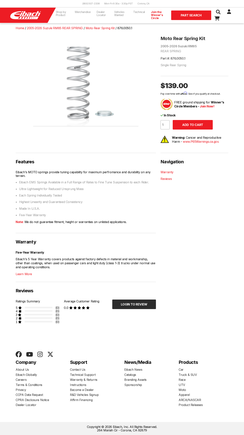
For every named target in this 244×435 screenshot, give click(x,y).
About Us (22, 369)
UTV (182, 385)
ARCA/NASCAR (190, 400)
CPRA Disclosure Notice (32, 400)
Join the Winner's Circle (157, 15)
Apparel (184, 394)
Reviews (166, 179)
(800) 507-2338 (91, 3)
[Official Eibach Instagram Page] (40, 354)
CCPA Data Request (29, 394)
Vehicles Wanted (119, 13)
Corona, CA (143, 3)
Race (182, 379)
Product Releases (191, 405)
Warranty (167, 172)
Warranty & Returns (83, 379)
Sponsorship (133, 385)
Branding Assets (135, 379)
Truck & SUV (188, 374)
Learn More (24, 274)
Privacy (21, 390)
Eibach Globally (26, 374)
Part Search (191, 15)
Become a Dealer (82, 390)
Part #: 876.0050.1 (173, 58)
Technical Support (83, 374)
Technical (139, 12)
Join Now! (207, 106)
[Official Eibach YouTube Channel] (29, 354)
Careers (21, 379)
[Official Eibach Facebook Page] (19, 354)
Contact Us (77, 369)
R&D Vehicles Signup (84, 394)
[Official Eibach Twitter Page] (50, 354)
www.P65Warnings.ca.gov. (201, 141)
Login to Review (134, 304)
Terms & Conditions (29, 385)
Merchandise (83, 12)
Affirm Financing (81, 400)
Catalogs (130, 374)
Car (181, 369)
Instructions (78, 385)
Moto (182, 390)
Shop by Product (61, 13)
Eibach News (133, 369)
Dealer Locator (101, 13)
